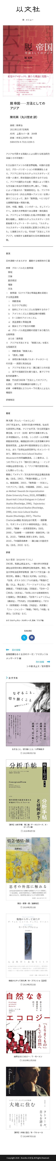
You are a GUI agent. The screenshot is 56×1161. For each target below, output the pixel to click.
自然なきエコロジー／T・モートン (28, 1056)
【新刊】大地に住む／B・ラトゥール (28, 1132)
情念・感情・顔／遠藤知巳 (28, 903)
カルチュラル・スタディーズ (20, 620)
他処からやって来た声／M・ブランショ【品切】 (28, 980)
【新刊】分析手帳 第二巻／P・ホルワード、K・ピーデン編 (28, 825)
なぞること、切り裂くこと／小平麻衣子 (28, 749)
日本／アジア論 (37, 620)
